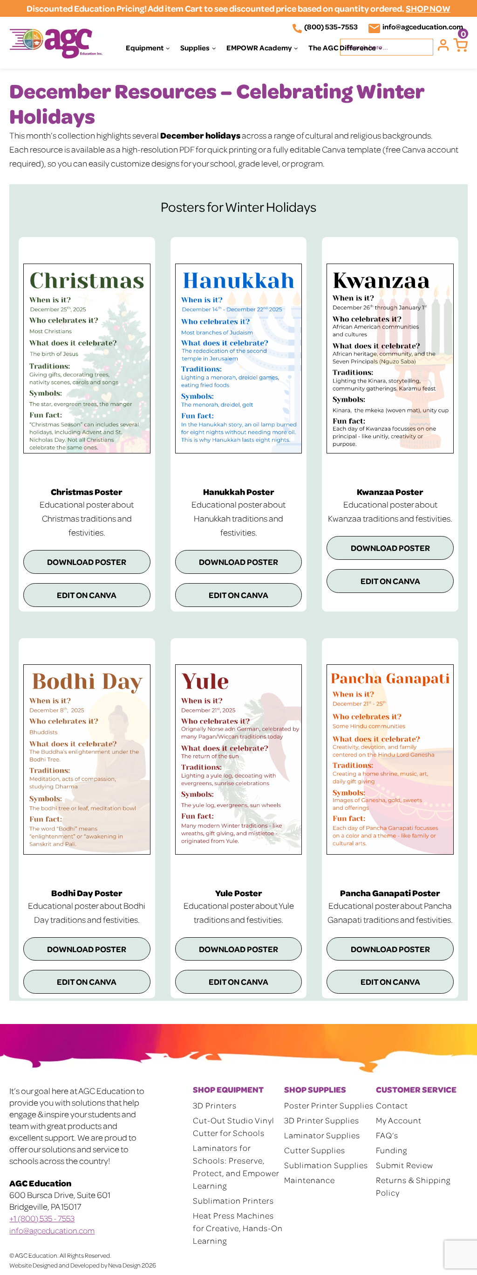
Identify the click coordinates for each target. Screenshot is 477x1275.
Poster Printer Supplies (329, 1105)
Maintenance (309, 1180)
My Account (399, 1120)
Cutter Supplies (314, 1150)
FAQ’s (387, 1135)
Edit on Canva (86, 595)
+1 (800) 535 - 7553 (42, 1218)
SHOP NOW (428, 8)
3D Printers (215, 1105)
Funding (391, 1150)
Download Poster (86, 562)
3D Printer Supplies (321, 1120)
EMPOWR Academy (259, 47)
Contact (392, 1105)
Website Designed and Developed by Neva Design (75, 1265)
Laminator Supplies (322, 1135)
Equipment (145, 47)
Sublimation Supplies (326, 1165)
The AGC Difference (342, 47)
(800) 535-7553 (331, 26)
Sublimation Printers (233, 1200)
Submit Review (404, 1165)
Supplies (195, 47)
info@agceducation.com (422, 26)
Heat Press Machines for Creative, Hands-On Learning (238, 1228)
